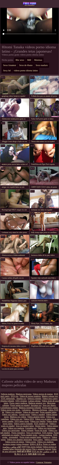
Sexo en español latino (25, 426)
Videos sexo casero (50, 399)
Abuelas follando (7, 401)
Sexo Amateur (9, 65)
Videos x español (38, 414)
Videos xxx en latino (43, 419)
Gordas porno (24, 414)
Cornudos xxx (31, 428)
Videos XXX (28, 419)
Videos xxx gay (16, 419)
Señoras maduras (8, 394)
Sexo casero (38, 440)
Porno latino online (50, 408)
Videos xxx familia (37, 421)
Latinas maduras (45, 435)
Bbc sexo (20, 60)
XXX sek (41, 454)
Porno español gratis (29, 435)
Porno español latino (48, 412)
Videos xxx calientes (13, 412)
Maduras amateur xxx (37, 403)
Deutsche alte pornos (22, 449)
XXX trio (14, 396)
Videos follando (27, 430)
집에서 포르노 (36, 444)
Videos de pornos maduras (30, 396)
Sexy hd (7, 70)
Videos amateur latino (36, 417)
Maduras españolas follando (30, 408)
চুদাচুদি (23, 447)
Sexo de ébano (26, 65)
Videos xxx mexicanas (47, 428)
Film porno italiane (34, 447)
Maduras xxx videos (18, 417)
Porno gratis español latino (30, 437)
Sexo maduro (42, 65)
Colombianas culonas (9, 408)
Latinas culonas (34, 401)
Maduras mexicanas (24, 394)
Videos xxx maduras (16, 428)
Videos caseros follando (23, 424)
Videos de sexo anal (31, 412)
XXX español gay (41, 424)
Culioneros (26, 410)
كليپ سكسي (48, 451)
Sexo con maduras (33, 433)
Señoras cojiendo (34, 399)
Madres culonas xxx (50, 396)
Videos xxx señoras (10, 414)
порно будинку (22, 444)
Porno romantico (18, 433)
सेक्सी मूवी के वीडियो (24, 451)
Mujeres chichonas (39, 410)
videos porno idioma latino (26, 70)
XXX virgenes (21, 401)
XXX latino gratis (21, 421)
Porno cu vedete (49, 444)
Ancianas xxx (36, 405)
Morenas (38, 60)
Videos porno (30, 442)
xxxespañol (13, 437)
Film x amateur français (41, 449)
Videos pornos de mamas (43, 394)
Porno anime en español (20, 405)
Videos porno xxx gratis (11, 410)
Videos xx (46, 437)
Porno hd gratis (41, 430)
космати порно (9, 444)
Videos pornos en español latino (29, 3)
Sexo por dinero (49, 405)
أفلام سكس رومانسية (12, 447)
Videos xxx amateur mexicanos (19, 440)
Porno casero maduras (18, 403)
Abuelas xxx (21, 399)
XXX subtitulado (8, 399)
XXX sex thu (37, 451)
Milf (29, 60)
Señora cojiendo (50, 440)
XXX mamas (47, 433)
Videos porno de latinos (14, 442)
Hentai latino (40, 426)
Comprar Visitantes (44, 462)
